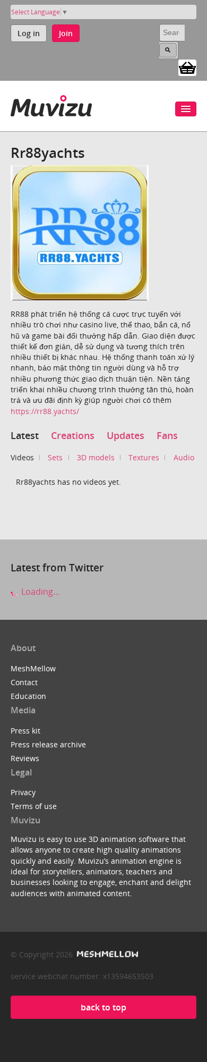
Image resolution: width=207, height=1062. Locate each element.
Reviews (25, 758)
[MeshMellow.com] (106, 954)
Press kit (25, 731)
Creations (72, 435)
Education (28, 696)
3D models (96, 457)
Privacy (23, 792)
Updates (125, 435)
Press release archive (48, 744)
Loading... (39, 591)
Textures (143, 457)
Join (66, 33)
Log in (29, 33)
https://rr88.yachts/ (45, 411)
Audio (184, 457)
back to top (103, 1007)
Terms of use (34, 806)
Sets (55, 457)
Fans (167, 435)
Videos (22, 457)
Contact (24, 682)
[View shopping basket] (187, 67)
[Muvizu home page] (51, 103)
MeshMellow (33, 668)
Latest (25, 435)
